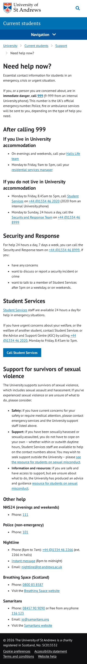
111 (25, 514)
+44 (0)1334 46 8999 (64, 250)
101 (25, 532)
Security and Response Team (32, 217)
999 (40, 96)
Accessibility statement (50, 651)
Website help (47, 656)
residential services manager (32, 170)
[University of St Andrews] (24, 8)
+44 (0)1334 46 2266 (57, 550)
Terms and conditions (18, 656)
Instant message (23, 561)
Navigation (40, 34)
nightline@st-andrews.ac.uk (42, 567)
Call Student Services (22, 353)
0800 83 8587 (33, 584)
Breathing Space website (42, 591)
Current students (22, 23)
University (10, 46)
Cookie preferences (16, 651)
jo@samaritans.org (35, 619)
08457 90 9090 (34, 608)
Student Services (15, 310)
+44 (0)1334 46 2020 (44, 201)
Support (61, 46)
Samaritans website (38, 625)
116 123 (18, 613)
